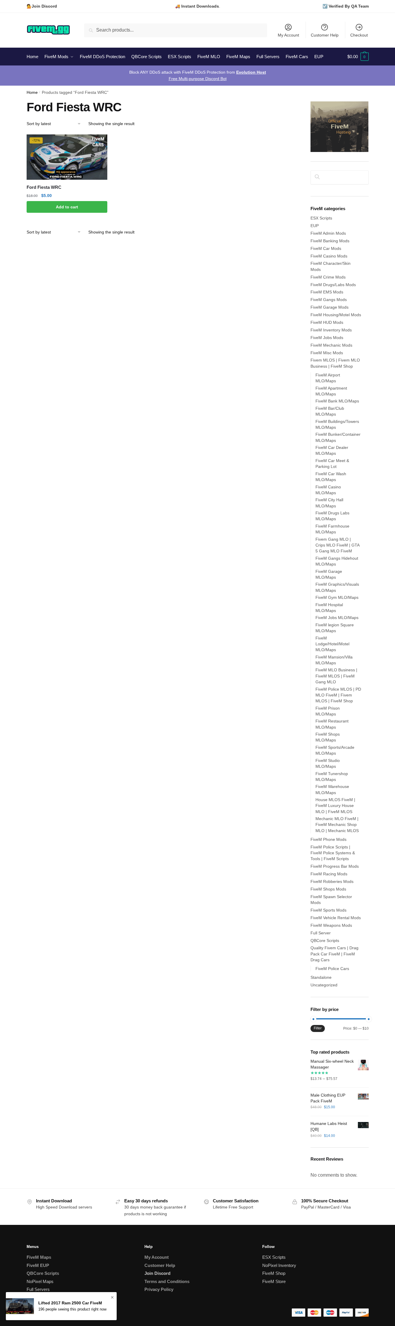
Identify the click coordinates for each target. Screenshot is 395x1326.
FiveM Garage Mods (330, 307)
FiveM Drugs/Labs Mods (333, 284)
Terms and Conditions (166, 1281)
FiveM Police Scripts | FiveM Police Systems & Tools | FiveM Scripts (333, 853)
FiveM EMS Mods (327, 292)
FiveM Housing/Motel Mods (336, 314)
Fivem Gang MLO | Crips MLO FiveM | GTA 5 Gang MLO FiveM (337, 545)
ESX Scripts (321, 218)
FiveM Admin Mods (328, 233)
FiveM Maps (39, 1257)
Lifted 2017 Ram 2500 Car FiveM (70, 1303)
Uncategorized (324, 985)
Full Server (321, 933)
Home (32, 92)
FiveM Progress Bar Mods (335, 866)
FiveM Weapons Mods (331, 925)
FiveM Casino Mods (329, 256)
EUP (315, 225)
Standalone (321, 977)
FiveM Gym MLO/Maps (336, 597)
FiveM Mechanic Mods (331, 345)
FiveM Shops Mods (328, 889)
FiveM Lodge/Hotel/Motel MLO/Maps (332, 644)
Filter (318, 1028)
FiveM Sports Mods (328, 910)
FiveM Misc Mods (327, 352)
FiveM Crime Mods (328, 277)
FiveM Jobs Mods (327, 337)
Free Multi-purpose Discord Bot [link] (198, 78)
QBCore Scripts (325, 940)
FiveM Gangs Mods (329, 299)
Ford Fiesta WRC (44, 187)
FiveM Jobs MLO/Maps (336, 617)
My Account (288, 35)
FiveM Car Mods (326, 248)
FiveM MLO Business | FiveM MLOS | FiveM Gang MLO (336, 676)
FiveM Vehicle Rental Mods (336, 917)
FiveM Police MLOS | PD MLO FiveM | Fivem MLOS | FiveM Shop (338, 695)
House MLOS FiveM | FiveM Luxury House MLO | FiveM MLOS (335, 805)
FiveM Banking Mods (330, 240)
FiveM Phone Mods (328, 839)
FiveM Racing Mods (329, 874)
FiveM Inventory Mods (331, 330)
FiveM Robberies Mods (332, 881)
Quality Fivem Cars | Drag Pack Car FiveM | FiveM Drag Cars (334, 953)
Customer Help (325, 35)
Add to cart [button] (67, 207)
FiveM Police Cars (332, 968)
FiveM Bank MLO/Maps (337, 401)
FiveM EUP (38, 1265)
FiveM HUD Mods (327, 322)
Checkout (359, 35)
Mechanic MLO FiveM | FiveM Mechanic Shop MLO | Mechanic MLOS (337, 824)
